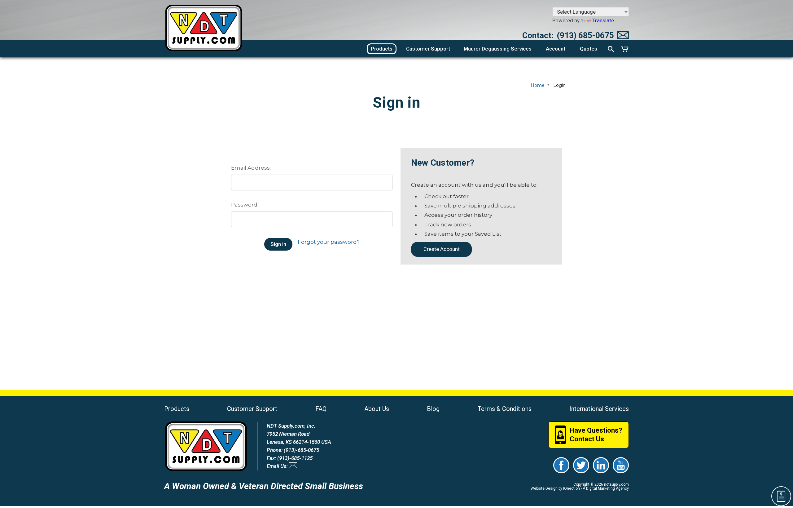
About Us (376, 408)
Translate (603, 20)
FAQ (320, 408)
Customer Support (252, 408)
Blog (433, 408)
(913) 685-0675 (585, 35)
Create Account (441, 249)
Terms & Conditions (505, 408)
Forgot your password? (329, 242)
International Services (599, 408)
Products (176, 408)
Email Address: (251, 168)
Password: (244, 205)
